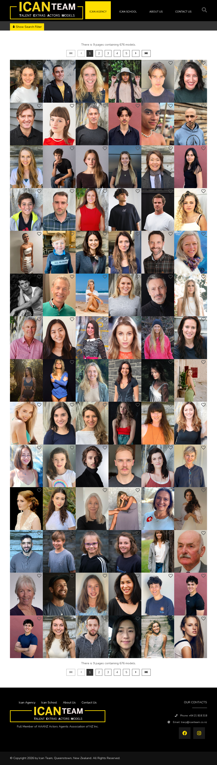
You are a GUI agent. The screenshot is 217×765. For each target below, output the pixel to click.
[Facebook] (185, 733)
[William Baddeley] (26, 337)
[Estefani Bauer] (59, 423)
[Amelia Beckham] (124, 423)
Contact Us (183, 11)
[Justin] (26, 124)
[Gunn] (92, 81)
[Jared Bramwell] (26, 636)
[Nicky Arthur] (92, 295)
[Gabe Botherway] (92, 551)
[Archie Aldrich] (59, 252)
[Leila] (26, 166)
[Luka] (59, 166)
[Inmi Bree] (124, 636)
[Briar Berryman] (59, 466)
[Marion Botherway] (157, 551)
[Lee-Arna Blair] (26, 508)
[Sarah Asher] (124, 295)
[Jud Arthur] (59, 295)
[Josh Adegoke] (124, 209)
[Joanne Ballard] (59, 380)
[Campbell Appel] (26, 295)
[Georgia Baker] (124, 337)
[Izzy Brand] (59, 636)
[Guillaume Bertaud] (92, 466)
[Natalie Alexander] (92, 252)
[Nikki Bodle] (124, 508)
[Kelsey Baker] (157, 337)
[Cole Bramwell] (157, 594)
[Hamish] (157, 81)
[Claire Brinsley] (157, 636)
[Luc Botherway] (124, 551)
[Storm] (124, 166)
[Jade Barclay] (92, 380)
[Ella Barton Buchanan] (26, 423)
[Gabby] (190, 81)
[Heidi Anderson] (190, 252)
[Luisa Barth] (190, 380)
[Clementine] (59, 124)
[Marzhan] (157, 166)
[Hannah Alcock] (190, 209)
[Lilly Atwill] (190, 295)
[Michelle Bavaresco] (92, 423)
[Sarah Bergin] (190, 423)
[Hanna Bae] (59, 337)
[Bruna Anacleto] (124, 252)
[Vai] (124, 81)
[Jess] (26, 81)
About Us (156, 11)
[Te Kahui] (157, 124)
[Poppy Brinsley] (190, 636)
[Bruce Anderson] (157, 252)
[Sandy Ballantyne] (190, 337)
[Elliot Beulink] (124, 466)
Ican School (128, 11)
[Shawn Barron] (157, 380)
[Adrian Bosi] (26, 551)
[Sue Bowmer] (26, 594)
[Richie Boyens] (59, 594)
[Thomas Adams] (59, 209)
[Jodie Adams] (92, 209)
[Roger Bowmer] (190, 551)
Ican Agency (98, 11)
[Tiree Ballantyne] (26, 380)
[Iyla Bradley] (92, 594)
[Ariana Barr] (124, 380)
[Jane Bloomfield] (92, 508)
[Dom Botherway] (59, 551)
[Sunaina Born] (190, 508)
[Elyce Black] (157, 466)
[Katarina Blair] (59, 508)
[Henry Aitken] (157, 209)
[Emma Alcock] (26, 252)
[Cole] (124, 124)
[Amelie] (92, 166)
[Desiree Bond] (157, 508)
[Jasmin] (190, 166)
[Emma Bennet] (157, 423)
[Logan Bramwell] (190, 594)
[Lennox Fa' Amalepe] (26, 209)
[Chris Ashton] (157, 295)
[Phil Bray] (92, 636)
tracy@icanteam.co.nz (194, 722)
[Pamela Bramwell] (124, 594)
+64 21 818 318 (198, 715)
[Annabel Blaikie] (190, 466)
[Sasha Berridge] (26, 466)
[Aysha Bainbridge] (92, 337)
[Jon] (59, 81)
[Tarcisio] (190, 124)
